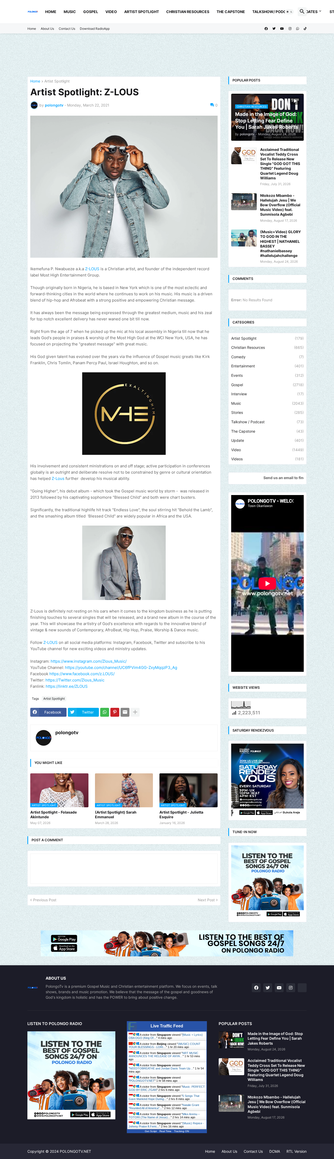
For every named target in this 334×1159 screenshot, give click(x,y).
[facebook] (266, 29)
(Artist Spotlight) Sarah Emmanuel (115, 814)
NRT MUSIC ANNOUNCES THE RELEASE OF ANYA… (163, 1054)
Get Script (151, 1131)
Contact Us (67, 29)
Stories (267, 412)
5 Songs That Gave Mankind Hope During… (164, 1097)
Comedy (267, 357)
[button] (289, 11)
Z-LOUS (92, 268)
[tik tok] (302, 987)
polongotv (67, 732)
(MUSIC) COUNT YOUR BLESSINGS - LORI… (164, 1045)
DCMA (274, 1151)
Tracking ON (181, 1131)
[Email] (125, 712)
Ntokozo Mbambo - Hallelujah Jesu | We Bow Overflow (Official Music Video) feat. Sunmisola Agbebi (280, 205)
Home (50, 11)
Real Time (165, 1131)
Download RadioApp (95, 29)
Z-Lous (58, 478)
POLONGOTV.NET (142, 1080)
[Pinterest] (114, 712)
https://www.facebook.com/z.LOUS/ (82, 673)
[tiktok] (305, 29)
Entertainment (267, 366)
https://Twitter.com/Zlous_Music (74, 680)
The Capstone (231, 11)
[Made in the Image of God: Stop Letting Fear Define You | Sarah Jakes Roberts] (231, 1039)
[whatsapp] (297, 29)
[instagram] (290, 29)
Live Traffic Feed (167, 1026)
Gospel (90, 11)
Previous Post (44, 900)
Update (267, 440)
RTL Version (297, 1151)
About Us (47, 29)
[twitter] (274, 29)
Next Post (206, 900)
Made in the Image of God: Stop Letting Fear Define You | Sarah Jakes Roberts (275, 1038)
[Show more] (135, 712)
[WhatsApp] (104, 712)
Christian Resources (187, 11)
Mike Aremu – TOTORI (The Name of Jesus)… (164, 1116)
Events (267, 375)
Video (111, 11)
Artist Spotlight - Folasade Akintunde (53, 814)
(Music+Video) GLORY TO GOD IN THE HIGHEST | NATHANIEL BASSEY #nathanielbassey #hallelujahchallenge (280, 244)
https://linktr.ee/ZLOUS (67, 686)
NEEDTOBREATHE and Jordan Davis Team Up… (161, 1068)
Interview (267, 394)
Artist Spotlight (141, 11)
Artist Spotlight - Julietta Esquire (181, 814)
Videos (267, 459)
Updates (309, 11)
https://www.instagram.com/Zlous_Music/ (89, 661)
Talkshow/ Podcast (273, 11)
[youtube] (282, 29)
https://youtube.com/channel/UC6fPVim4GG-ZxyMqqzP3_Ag (121, 667)
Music (70, 11)
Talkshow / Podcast (267, 422)
